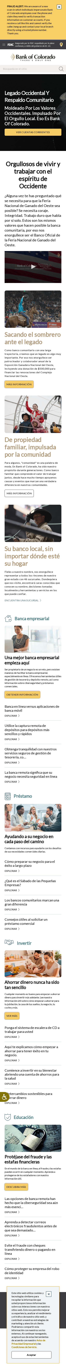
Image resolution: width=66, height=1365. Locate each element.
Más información (19, 385)
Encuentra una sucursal (61, 44)
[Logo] (58, 255)
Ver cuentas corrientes (38, 133)
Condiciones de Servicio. (24, 1347)
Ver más (12, 1016)
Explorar (11, 715)
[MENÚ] (3, 44)
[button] (33, 266)
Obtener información (23, 695)
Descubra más (17, 1187)
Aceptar (31, 1354)
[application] (33, 267)
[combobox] (29, 68)
